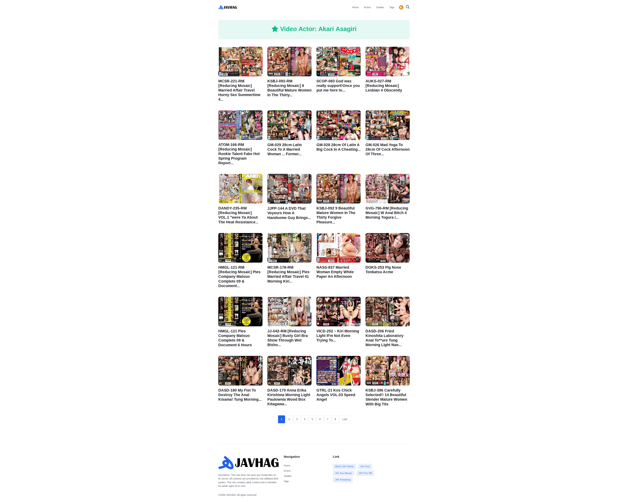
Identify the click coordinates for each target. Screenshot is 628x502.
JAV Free (365, 466)
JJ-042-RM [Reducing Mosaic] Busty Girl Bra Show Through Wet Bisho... (287, 338)
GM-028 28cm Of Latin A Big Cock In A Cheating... (338, 147)
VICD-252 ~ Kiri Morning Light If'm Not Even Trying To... (337, 335)
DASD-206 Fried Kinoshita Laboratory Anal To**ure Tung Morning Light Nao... (384, 338)
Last (344, 419)
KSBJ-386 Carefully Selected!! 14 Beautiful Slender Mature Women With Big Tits (386, 397)
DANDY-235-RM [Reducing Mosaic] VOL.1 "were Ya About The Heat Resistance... (238, 215)
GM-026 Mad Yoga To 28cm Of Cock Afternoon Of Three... (388, 149)
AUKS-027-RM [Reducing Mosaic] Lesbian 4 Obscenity (384, 85)
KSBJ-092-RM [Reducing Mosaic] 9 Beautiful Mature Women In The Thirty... (289, 88)
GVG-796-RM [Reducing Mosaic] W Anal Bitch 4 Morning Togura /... (387, 212)
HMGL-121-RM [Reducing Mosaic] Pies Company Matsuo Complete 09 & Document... (239, 276)
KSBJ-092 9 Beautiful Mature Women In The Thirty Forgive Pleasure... (335, 215)
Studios (380, 7)
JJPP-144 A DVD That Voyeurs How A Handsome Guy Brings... (289, 213)
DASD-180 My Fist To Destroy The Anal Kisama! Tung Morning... (240, 395)
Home (355, 7)
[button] (407, 7)
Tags (391, 7)
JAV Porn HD (365, 473)
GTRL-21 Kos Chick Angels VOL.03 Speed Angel (335, 395)
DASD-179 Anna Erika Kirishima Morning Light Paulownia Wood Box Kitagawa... (288, 397)
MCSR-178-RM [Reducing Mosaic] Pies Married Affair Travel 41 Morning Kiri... (288, 274)
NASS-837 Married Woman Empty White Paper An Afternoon (335, 272)
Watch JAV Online (344, 466)
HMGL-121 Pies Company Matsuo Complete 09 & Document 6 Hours (235, 338)
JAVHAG (231, 495)
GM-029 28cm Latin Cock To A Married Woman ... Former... (284, 149)
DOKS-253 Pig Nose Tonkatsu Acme (383, 269)
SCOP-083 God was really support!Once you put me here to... (338, 85)
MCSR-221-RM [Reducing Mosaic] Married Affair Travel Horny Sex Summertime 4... (239, 90)
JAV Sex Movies (343, 473)
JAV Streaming (342, 479)
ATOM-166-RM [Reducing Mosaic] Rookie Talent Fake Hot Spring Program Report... (239, 154)
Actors (367, 7)
